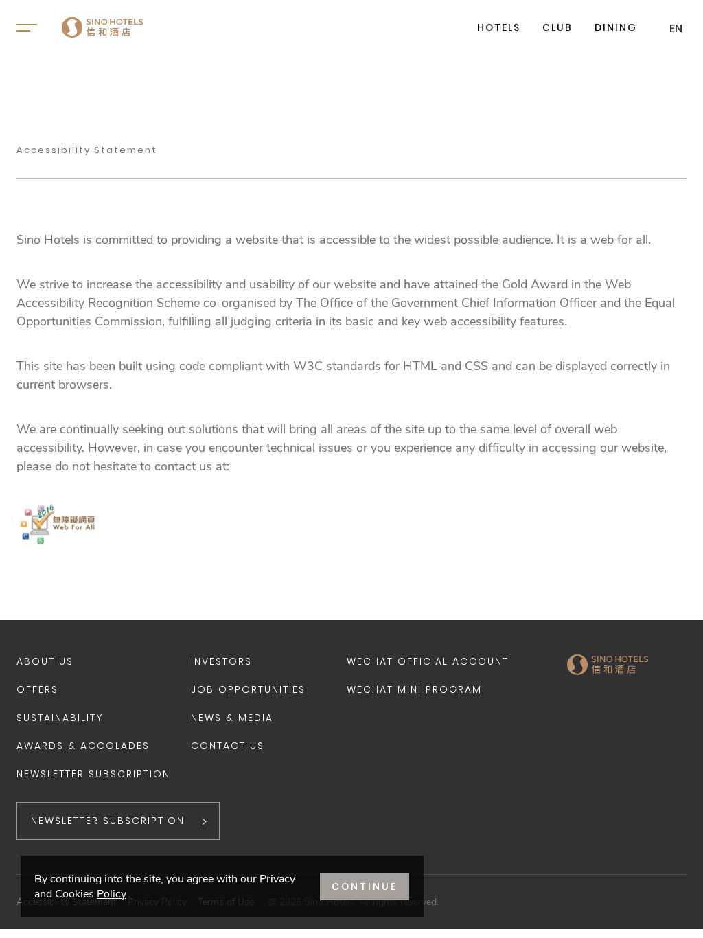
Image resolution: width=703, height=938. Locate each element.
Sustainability (59, 717)
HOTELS (498, 27)
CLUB (557, 27)
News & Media (232, 717)
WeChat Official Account (428, 661)
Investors (221, 661)
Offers (37, 689)
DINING (616, 27)
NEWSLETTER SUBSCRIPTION (108, 820)
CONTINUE (364, 886)
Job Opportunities (248, 689)
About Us (44, 661)
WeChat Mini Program (414, 689)
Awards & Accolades (83, 746)
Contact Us (227, 746)
